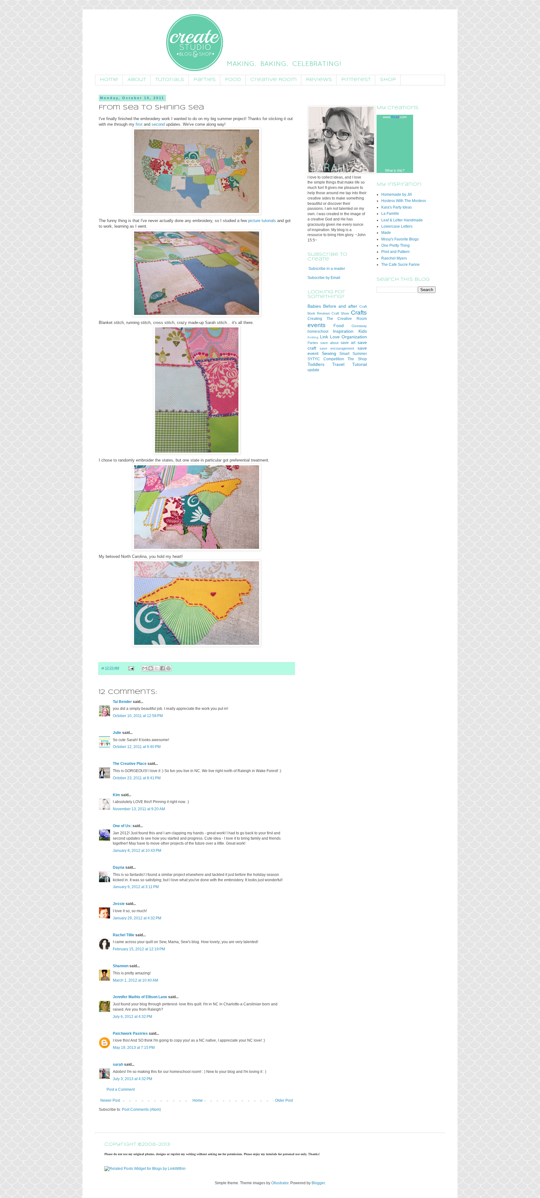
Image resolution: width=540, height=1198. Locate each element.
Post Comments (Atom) (141, 1109)
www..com (395, 117)
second (158, 124)
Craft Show (340, 313)
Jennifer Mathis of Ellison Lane (140, 997)
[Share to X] (156, 668)
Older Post (284, 1100)
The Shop (357, 359)
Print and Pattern (395, 252)
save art (348, 343)
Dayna (118, 867)
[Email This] (145, 668)
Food (233, 80)
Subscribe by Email (324, 277)
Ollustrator (279, 1183)
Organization (354, 336)
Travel (338, 364)
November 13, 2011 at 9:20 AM (139, 809)
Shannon (120, 966)
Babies (314, 306)
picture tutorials (262, 220)
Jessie (119, 904)
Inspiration (343, 331)
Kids (362, 331)
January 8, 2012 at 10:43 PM (137, 850)
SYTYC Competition (326, 359)
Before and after (340, 306)
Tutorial (359, 364)
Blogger (318, 1183)
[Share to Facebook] (162, 668)
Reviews (319, 80)
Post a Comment (121, 1089)
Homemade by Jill (396, 194)
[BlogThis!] (151, 668)
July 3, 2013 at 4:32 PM (132, 1079)
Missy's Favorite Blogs (400, 239)
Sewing (329, 353)
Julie (117, 732)
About (137, 80)
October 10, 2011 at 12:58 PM (138, 716)
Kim (116, 795)
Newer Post (110, 1100)
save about (329, 343)
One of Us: (122, 826)
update (313, 370)
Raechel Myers (394, 258)
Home (109, 80)
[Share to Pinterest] (168, 668)
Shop (388, 80)
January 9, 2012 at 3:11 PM (136, 887)
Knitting (313, 337)
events (317, 325)
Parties (204, 80)
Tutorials (169, 80)
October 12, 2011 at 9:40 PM (137, 747)
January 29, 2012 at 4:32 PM (137, 918)
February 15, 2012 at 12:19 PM (139, 949)
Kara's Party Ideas (396, 207)
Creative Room (273, 80)
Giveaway (359, 326)
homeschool (318, 331)
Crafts (359, 312)
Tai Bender (122, 702)
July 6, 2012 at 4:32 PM (132, 1016)
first (139, 124)
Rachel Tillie (123, 935)
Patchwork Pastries (130, 1033)
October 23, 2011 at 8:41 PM (137, 778)
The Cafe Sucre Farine (400, 264)
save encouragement (337, 348)
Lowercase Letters (396, 226)
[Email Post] (131, 668)
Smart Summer (353, 353)
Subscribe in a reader (326, 268)
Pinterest (356, 80)
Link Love (330, 336)
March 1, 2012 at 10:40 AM (135, 980)
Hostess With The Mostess (403, 201)
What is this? (394, 170)
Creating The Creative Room (337, 318)
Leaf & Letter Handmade (402, 220)
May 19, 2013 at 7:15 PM (134, 1047)
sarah (118, 1064)
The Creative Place (130, 763)
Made (386, 232)
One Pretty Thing (395, 245)
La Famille (390, 213)
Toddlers (316, 364)
